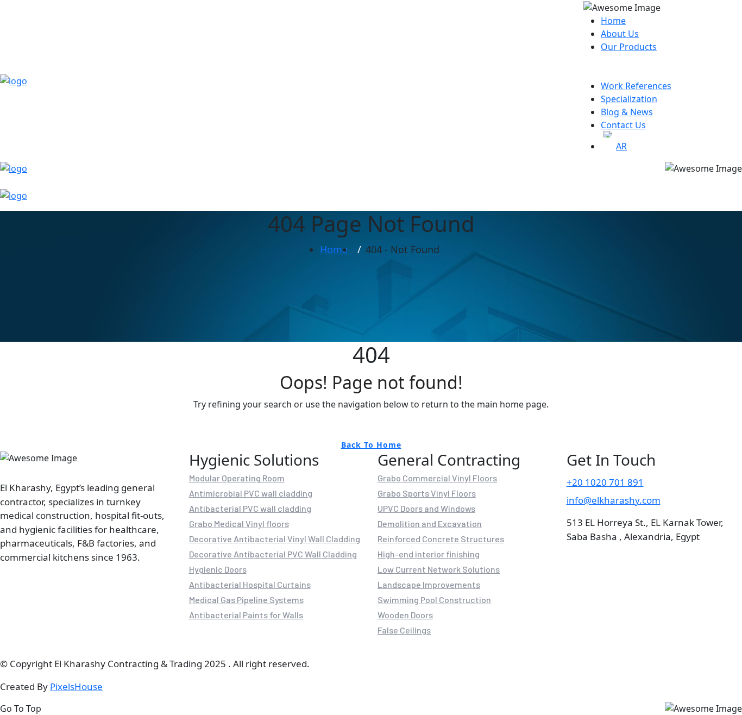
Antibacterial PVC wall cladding (250, 508)
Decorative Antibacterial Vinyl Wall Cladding (274, 539)
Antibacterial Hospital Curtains (250, 584)
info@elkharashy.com (614, 500)
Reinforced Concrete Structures (441, 539)
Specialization (629, 99)
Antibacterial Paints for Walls (246, 615)
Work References (636, 86)
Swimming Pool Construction (434, 600)
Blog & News (627, 112)
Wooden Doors (405, 615)
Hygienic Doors (218, 569)
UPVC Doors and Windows (426, 508)
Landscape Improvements (429, 584)
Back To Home (371, 445)
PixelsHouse (76, 686)
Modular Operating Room (237, 478)
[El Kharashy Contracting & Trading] (13, 80)
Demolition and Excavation (430, 524)
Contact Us (623, 125)
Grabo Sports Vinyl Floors (427, 493)
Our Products (629, 47)
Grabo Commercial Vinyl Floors (437, 478)
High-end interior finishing (429, 554)
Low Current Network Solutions (439, 569)
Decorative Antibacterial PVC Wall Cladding (273, 554)
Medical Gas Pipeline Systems (246, 600)
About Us (620, 34)
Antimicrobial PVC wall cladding (250, 493)
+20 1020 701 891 (605, 482)
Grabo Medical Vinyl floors (239, 524)
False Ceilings (404, 630)
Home (613, 21)
